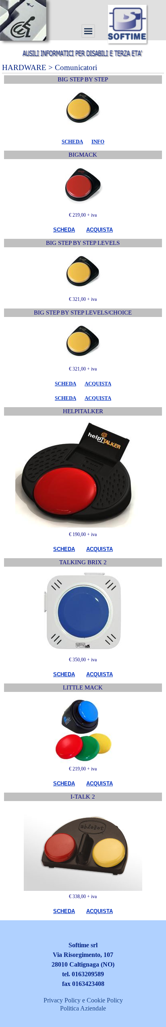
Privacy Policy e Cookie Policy (83, 1000)
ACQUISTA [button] (99, 230)
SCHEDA (72, 142)
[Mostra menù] (88, 31)
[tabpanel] (83, 141)
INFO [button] (97, 142)
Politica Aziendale (83, 1008)
